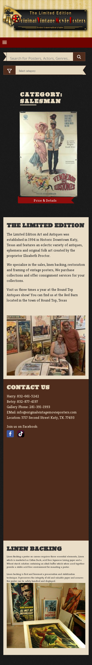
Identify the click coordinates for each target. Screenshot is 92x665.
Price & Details (45, 200)
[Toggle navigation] (4, 42)
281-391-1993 (39, 407)
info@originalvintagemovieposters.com (47, 412)
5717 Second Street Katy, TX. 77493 (47, 417)
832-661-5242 (28, 396)
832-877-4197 (27, 401)
